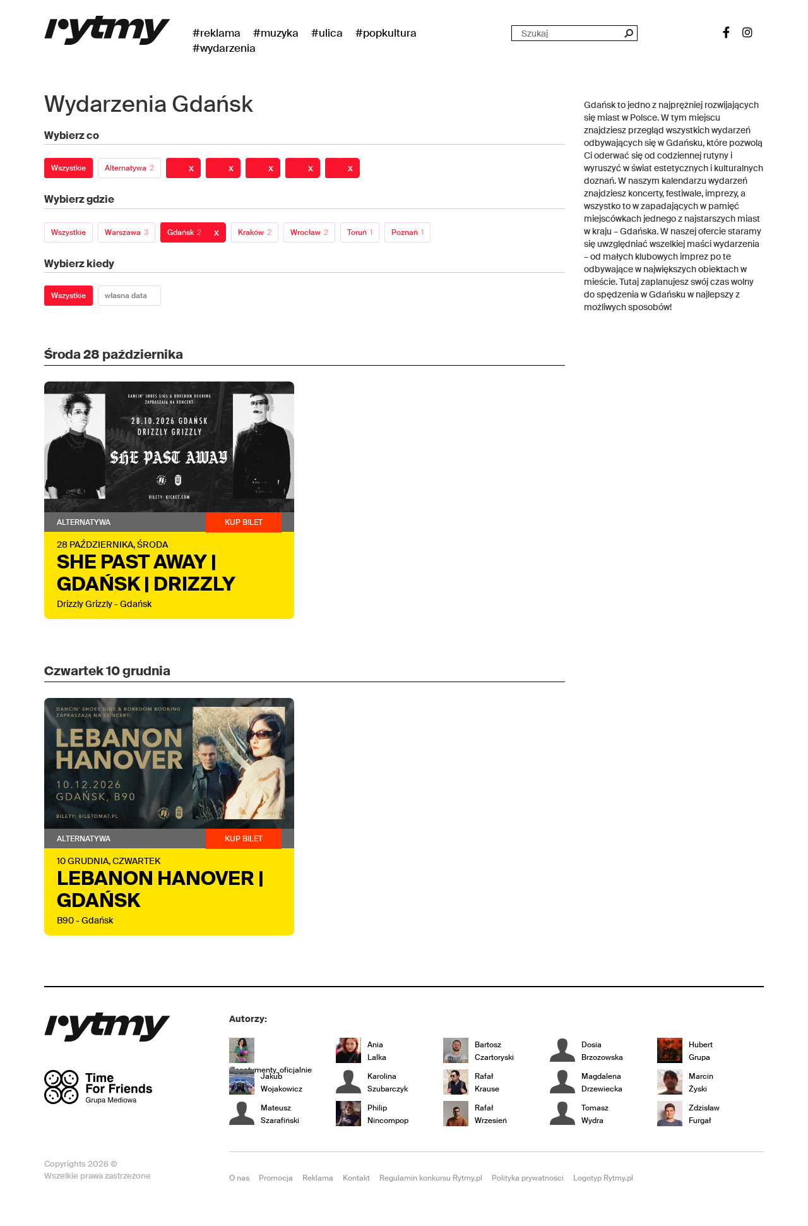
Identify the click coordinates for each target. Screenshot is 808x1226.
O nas (239, 1178)
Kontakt (356, 1178)
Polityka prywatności (528, 1178)
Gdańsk (184, 232)
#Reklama (217, 33)
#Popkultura (386, 33)
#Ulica (327, 33)
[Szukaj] (628, 33)
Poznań (407, 232)
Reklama (317, 1178)
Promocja (276, 1178)
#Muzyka (276, 33)
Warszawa (126, 232)
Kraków (254, 232)
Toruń (359, 232)
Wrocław (309, 232)
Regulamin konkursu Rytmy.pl (430, 1178)
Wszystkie (68, 168)
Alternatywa (129, 168)
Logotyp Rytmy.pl (603, 1178)
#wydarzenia (224, 48)
